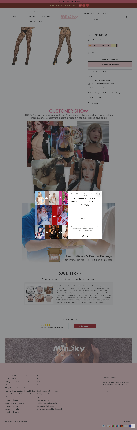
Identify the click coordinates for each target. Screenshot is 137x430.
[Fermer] (99, 194)
